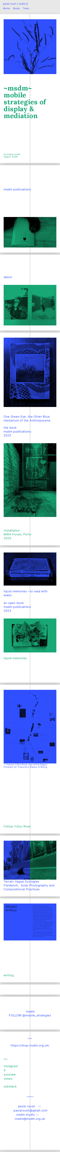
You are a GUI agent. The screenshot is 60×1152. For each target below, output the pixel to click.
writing (9, 975)
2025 (7, 538)
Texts (26, 8)
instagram (11, 1066)
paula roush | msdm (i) (15, 4)
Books (16, 8)
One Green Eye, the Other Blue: (27, 416)
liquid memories (15, 658)
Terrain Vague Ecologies (21, 881)
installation (12, 530)
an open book (14, 603)
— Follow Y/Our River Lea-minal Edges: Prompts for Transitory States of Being (26, 765)
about (8, 277)
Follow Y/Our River (17, 826)
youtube (10, 1074)
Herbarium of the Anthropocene (27, 420)
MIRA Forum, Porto (17, 534)
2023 (7, 610)
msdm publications (17, 189)
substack (10, 1086)
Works (6, 8)
